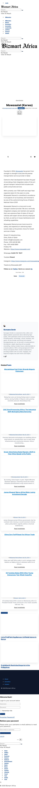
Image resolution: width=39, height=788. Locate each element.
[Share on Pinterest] (15, 156)
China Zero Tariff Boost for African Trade (19, 534)
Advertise (7, 681)
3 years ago (14, 108)
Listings (7, 29)
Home (17, 100)
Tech (5, 775)
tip (31, 269)
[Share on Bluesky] (34, 156)
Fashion (6, 770)
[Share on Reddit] (23, 156)
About (6, 679)
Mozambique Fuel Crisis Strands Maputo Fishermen (19, 370)
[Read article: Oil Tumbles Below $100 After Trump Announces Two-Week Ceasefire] (19, 587)
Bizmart (16, 517)
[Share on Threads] (30, 156)
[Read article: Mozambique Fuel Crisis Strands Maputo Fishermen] (19, 383)
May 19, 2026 (23, 476)
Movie (6, 765)
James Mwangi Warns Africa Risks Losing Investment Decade (19, 493)
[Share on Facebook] (4, 156)
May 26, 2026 (25, 434)
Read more (19, 404)
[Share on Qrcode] (19, 160)
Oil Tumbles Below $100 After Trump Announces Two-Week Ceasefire (19, 574)
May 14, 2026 (21, 517)
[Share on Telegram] (27, 156)
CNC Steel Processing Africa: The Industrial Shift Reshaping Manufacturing (19, 411)
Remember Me (7, 711)
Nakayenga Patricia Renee (16, 394)
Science (6, 758)
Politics (6, 752)
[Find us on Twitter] (0, 782)
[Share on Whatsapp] (19, 156)
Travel (6, 774)
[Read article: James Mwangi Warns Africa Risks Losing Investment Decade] (19, 506)
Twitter (15, 269)
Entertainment (8, 761)
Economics (8, 24)
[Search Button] (1, 36)
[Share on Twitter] (8, 156)
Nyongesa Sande (7, 108)
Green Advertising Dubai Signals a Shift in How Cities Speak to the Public (19, 453)
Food (5, 779)
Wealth (7, 33)
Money (7, 22)
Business (21, 100)
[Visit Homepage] (9, 8)
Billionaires (8, 17)
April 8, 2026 (22, 598)
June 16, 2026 (25, 394)
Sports (6, 768)
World (6, 754)
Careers (7, 684)
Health (6, 777)
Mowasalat (19, 171)
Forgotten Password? (7, 717)
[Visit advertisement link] (19, 99)
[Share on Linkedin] (11, 156)
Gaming (6, 763)
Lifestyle (6, 772)
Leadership (8, 28)
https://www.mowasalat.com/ (20, 249)
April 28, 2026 (25, 557)
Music (6, 766)
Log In (2, 736)
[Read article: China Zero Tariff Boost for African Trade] (19, 546)
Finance (7, 31)
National (6, 759)
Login (6, 3)
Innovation (8, 26)
